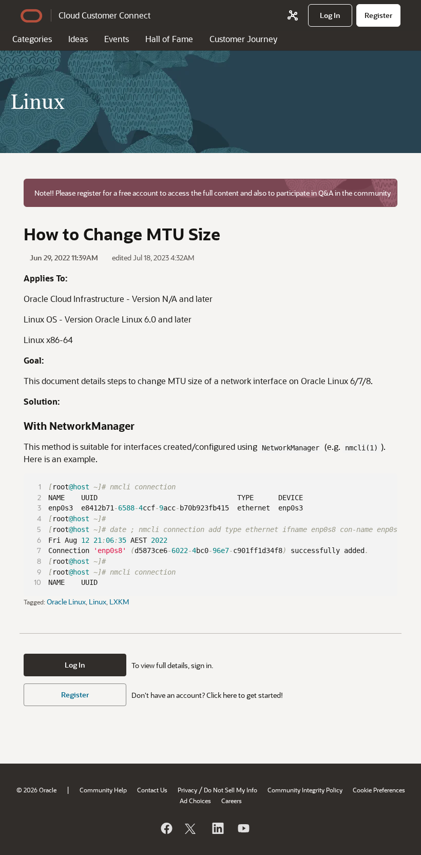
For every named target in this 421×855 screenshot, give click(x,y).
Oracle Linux (66, 601)
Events (116, 38)
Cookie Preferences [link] (379, 790)
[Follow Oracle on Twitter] (191, 828)
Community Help (103, 790)
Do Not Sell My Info (230, 790)
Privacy (187, 790)
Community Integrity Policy (304, 790)
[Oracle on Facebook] (166, 828)
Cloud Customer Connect (104, 15)
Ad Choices (195, 800)
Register (75, 694)
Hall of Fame (169, 38)
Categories (32, 38)
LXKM (119, 601)
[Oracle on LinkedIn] (217, 828)
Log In (75, 665)
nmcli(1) (361, 448)
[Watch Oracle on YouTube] (243, 828)
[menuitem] (330, 15)
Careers (231, 800)
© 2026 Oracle (36, 790)
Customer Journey (243, 38)
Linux (97, 601)
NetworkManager (290, 448)
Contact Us (152, 790)
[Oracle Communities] (292, 15)
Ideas (78, 38)
